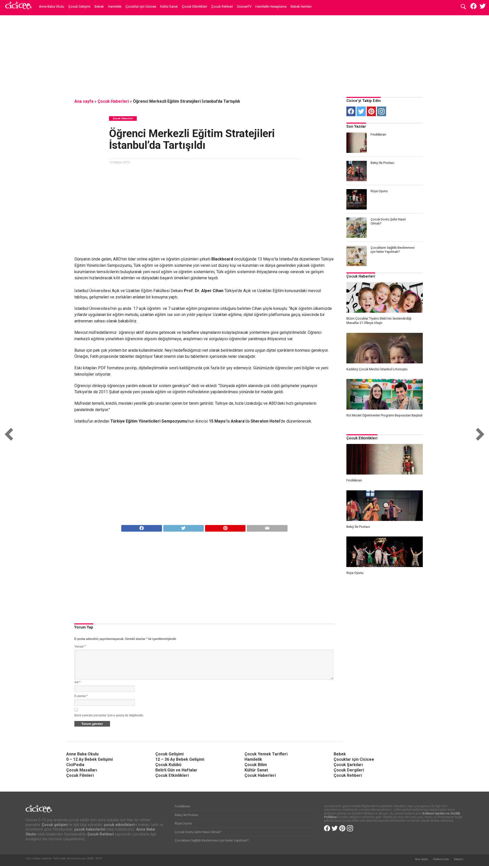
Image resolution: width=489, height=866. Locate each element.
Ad (77, 682)
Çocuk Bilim (255, 764)
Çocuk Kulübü (168, 764)
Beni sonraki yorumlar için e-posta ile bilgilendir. (109, 715)
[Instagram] (381, 111)
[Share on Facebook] (141, 526)
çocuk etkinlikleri (119, 825)
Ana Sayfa (421, 859)
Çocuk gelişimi (55, 825)
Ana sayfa (83, 101)
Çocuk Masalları (81, 770)
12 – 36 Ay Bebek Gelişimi (179, 759)
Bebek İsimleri (301, 6)
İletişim (459, 859)
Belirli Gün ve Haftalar (176, 770)
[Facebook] (351, 111)
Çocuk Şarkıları (348, 764)
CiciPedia (75, 764)
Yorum (80, 646)
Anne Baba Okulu (51, 6)
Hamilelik (114, 6)
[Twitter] (361, 111)
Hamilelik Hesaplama (271, 6)
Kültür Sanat (169, 6)
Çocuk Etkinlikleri (194, 6)
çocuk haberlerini (89, 829)
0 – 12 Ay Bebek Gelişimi (89, 759)
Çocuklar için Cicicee (141, 6)
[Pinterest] (371, 111)
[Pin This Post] (225, 526)
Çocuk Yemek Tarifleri (266, 754)
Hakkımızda (441, 859)
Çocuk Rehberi (222, 6)
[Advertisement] (244, 54)
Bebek (99, 6)
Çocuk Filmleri (80, 775)
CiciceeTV (244, 6)
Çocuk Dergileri (349, 770)
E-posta (81, 696)
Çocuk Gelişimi (79, 6)
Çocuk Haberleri (113, 101)
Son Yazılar (356, 126)
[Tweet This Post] (183, 526)
